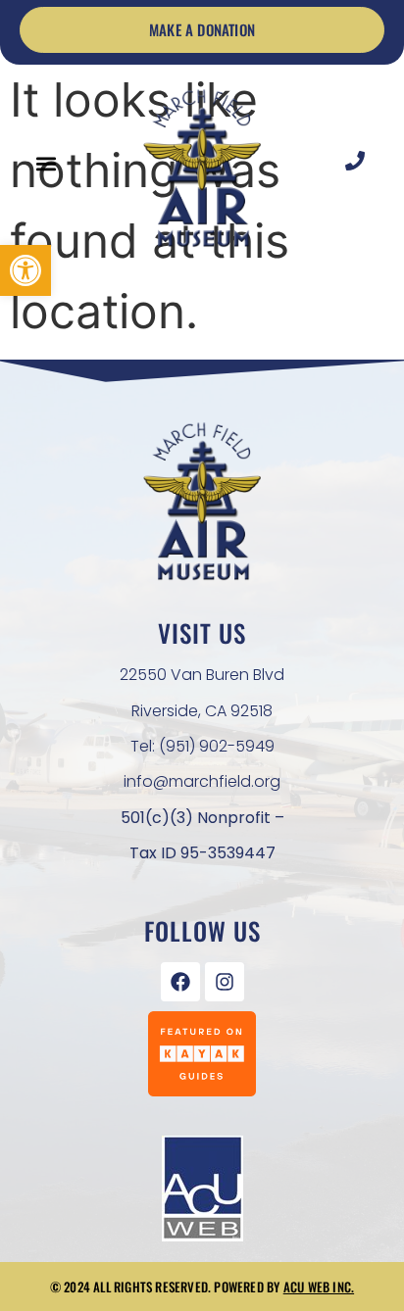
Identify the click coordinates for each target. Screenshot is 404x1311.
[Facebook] (180, 981)
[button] (25, 270)
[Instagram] (224, 981)
